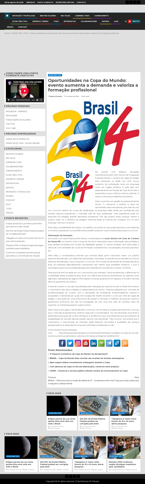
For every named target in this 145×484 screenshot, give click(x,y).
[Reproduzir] (9, 100)
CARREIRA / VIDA (82, 16)
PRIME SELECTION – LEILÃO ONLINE (23, 143)
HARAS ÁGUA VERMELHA (17, 139)
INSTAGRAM (11, 116)
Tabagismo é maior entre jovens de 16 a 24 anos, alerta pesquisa (123, 421)
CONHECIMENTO (101, 16)
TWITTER (10, 124)
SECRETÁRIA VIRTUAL (65, 2)
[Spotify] (101, 343)
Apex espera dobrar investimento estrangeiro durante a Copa (80, 362)
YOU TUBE (11, 128)
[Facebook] (62, 343)
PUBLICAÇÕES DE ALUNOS (18, 120)
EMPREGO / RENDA (40, 21)
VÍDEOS (10, 27)
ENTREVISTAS (70, 21)
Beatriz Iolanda (56, 96)
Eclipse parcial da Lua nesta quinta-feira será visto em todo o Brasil (61, 421)
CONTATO (81, 2)
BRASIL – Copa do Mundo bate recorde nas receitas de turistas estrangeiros (87, 358)
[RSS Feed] (124, 343)
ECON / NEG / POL (20, 21)
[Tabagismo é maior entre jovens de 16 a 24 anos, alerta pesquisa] (125, 406)
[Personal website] (117, 343)
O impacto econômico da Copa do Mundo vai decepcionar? (79, 354)
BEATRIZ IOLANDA (48, 16)
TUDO (56, 21)
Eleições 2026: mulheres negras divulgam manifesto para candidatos (122, 464)
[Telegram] (109, 343)
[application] (25, 90)
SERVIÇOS (30, 2)
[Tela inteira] (41, 100)
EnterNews (81, 481)
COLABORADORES (89, 21)
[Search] (125, 21)
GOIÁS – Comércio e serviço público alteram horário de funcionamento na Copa (89, 371)
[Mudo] (37, 100)
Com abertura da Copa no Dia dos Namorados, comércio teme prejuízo (84, 367)
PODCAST (22, 27)
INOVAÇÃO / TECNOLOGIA (23, 16)
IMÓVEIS (105, 21)
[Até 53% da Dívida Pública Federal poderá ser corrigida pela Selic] (93, 406)
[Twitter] (70, 343)
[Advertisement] (72, 53)
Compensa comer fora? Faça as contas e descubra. (116, 379)
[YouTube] (85, 343)
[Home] (7, 15)
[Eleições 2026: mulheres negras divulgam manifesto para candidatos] (124, 447)
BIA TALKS (65, 16)
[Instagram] (78, 343)
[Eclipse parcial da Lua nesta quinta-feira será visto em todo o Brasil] (62, 406)
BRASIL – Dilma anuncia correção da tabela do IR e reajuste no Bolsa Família (70, 380)
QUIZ (116, 21)
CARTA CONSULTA (45, 2)
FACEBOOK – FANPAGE (16, 111)
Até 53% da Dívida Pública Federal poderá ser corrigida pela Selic (92, 421)
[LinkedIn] (93, 343)
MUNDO (10, 196)
